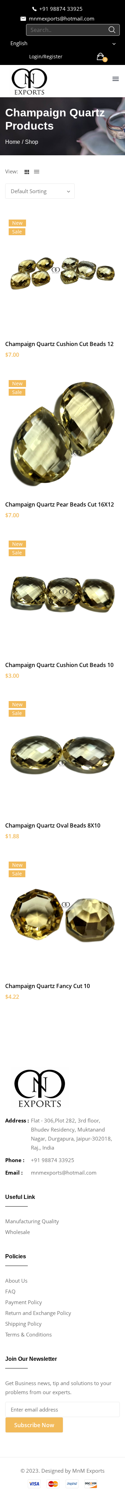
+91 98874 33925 (61, 8)
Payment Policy (23, 1302)
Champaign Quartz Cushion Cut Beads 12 (59, 344)
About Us (16, 1280)
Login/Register (45, 56)
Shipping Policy (23, 1323)
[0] (100, 56)
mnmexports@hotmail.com (61, 18)
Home (12, 142)
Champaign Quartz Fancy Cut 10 (47, 986)
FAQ (10, 1291)
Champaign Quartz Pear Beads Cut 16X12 (59, 504)
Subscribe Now (34, 1425)
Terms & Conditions (28, 1334)
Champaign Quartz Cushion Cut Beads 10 (59, 665)
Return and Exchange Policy (38, 1312)
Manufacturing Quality (32, 1221)
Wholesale (17, 1231)
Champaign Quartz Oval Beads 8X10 (52, 825)
